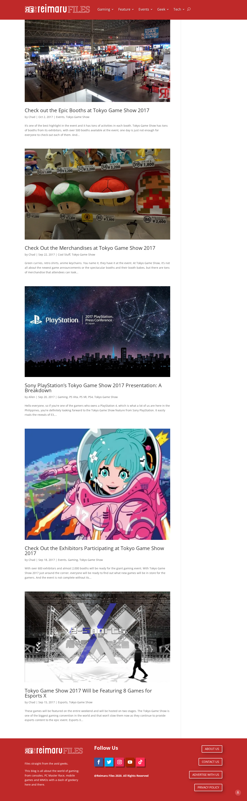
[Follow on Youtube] (129, 762)
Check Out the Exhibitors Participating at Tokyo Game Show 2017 (94, 551)
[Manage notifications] (238, 792)
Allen (32, 397)
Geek (161, 9)
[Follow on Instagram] (119, 762)
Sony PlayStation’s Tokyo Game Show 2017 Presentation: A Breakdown (93, 388)
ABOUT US (212, 749)
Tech (177, 9)
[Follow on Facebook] (98, 762)
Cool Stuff (64, 254)
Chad (32, 117)
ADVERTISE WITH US (205, 775)
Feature (124, 9)
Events (144, 9)
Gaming (103, 9)
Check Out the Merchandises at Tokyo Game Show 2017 (90, 247)
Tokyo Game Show (77, 117)
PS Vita (73, 397)
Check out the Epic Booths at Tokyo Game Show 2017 (87, 110)
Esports (63, 702)
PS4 (90, 397)
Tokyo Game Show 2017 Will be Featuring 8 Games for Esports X (88, 693)
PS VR (83, 397)
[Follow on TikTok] (140, 762)
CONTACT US (210, 762)
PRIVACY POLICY (208, 787)
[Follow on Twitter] (109, 762)
